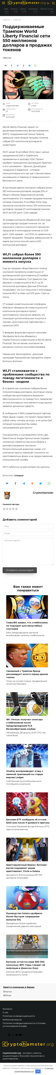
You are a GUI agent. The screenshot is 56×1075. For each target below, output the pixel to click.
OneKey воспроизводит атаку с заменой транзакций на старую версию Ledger (24, 774)
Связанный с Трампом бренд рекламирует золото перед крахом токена (27, 674)
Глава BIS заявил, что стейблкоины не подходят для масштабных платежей (27, 625)
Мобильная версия (12, 1020)
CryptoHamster (43, 492)
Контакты (7, 1009)
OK (38, 1071)
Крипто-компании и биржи (18, 987)
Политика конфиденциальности (19, 1016)
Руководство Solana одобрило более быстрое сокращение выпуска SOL (24, 916)
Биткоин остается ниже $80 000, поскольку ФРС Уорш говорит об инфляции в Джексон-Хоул (25, 965)
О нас (5, 1012)
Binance (7, 991)
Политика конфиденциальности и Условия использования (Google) (24, 1024)
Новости (11, 94)
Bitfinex (7, 995)
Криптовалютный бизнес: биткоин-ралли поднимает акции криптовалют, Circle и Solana (26, 868)
